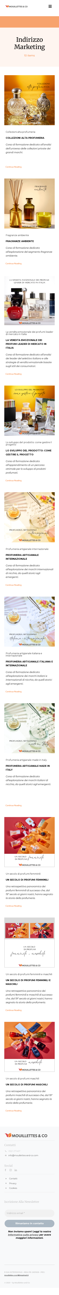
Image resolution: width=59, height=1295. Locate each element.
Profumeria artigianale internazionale (27, 549)
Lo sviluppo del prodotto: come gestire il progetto (29, 443)
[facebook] (5, 1170)
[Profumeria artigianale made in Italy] (29, 728)
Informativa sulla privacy (23, 1234)
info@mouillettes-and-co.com (23, 1155)
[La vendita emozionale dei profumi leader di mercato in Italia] (29, 300)
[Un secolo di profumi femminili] (29, 842)
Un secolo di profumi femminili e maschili (29, 974)
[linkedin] (16, 1170)
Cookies (13, 1188)
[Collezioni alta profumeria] (29, 100)
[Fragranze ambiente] (29, 204)
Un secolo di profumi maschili (22, 1078)
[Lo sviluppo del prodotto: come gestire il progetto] (29, 411)
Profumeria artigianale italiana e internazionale (24, 654)
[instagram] (10, 1170)
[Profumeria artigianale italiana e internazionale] (29, 622)
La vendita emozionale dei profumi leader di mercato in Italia (29, 333)
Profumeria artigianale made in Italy (26, 760)
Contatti (13, 1178)
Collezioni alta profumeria (20, 132)
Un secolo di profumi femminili (23, 873)
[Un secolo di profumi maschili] (29, 1047)
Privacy (12, 1183)
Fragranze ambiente (17, 235)
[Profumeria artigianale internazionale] (29, 517)
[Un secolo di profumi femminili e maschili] (29, 943)
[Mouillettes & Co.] (16, 6)
